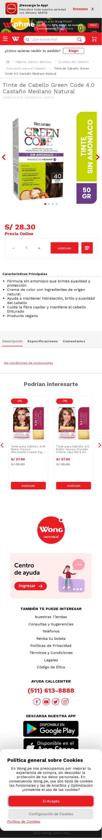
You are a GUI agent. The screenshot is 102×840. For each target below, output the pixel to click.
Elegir (74, 51)
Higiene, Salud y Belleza (33, 62)
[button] (87, 248)
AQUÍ (93, 25)
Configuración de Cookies (51, 814)
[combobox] (54, 39)
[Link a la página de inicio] (8, 62)
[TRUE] (28, 485)
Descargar (80, 8)
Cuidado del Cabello (73, 62)
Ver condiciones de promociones (28, 363)
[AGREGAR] (64, 248)
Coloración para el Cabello (26, 68)
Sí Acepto (51, 801)
